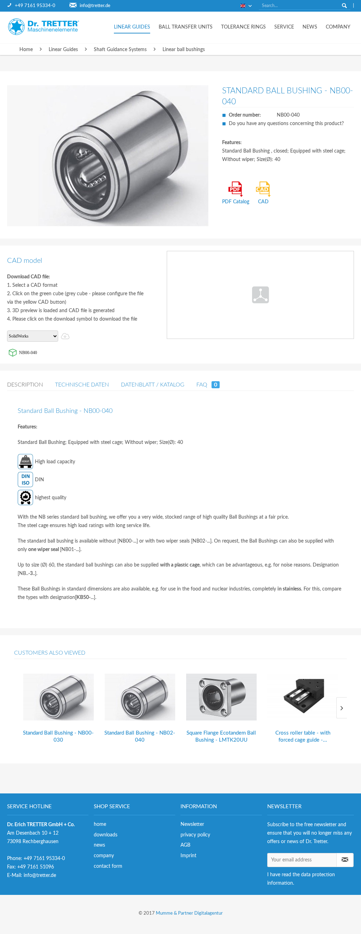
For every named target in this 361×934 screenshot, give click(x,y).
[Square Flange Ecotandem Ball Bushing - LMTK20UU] (221, 697)
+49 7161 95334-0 (35, 6)
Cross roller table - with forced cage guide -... (302, 736)
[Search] (344, 5)
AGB (185, 845)
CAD (263, 201)
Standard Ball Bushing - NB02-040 (139, 736)
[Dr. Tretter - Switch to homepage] (49, 26)
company (104, 855)
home (100, 824)
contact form (108, 866)
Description (25, 385)
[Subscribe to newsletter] (345, 860)
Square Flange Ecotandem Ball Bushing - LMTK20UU (221, 736)
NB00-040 (28, 352)
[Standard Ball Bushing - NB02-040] (139, 697)
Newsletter (192, 824)
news (99, 845)
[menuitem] (38, 5)
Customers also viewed (49, 653)
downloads (105, 835)
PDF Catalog (235, 201)
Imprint (188, 855)
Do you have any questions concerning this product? (286, 123)
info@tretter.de (95, 6)
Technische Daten (82, 385)
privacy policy (195, 835)
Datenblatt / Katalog (152, 385)
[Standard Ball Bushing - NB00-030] (58, 697)
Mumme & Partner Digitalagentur (189, 913)
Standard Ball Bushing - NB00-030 (58, 736)
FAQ (206, 385)
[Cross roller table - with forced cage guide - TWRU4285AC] (302, 697)
